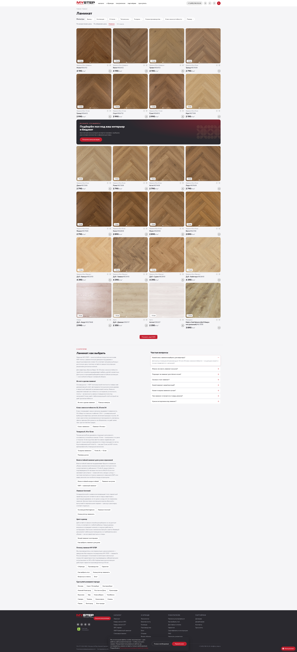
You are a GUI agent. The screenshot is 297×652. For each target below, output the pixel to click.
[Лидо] (203, 163)
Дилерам (198, 619)
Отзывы (143, 633)
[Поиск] (205, 3)
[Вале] (130, 45)
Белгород (89, 603)
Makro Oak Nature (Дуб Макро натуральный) (197, 323)
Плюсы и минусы (104, 402)
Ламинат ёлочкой (104, 510)
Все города (100, 603)
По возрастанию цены (84, 24)
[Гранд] (93, 91)
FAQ (169, 633)
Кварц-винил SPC (120, 622)
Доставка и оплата (174, 625)
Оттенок (112, 19)
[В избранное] (110, 65)
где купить (142, 3)
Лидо (191, 185)
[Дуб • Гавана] (130, 254)
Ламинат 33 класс (99, 426)
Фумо (154, 231)
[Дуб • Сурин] (166, 254)
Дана (82, 185)
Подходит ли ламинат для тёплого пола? (166, 374)
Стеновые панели (120, 633)
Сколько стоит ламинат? (161, 380)
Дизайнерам (199, 622)
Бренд (89, 19)
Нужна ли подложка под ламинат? (164, 401)
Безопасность (146, 622)
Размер (189, 19)
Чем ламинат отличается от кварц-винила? (167, 396)
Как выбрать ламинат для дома (89, 542)
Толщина (137, 19)
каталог (101, 3)
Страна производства (152, 19)
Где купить (199, 627)
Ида (191, 113)
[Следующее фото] (109, 46)
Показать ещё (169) (148, 337)
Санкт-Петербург (93, 586)
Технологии (145, 619)
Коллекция (100, 19)
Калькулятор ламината (86, 514)
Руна (154, 113)
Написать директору (175, 636)
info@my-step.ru (216, 646)
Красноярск (100, 599)
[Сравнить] (108, 65)
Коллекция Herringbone (86, 510)
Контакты (198, 625)
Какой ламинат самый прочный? (163, 385)
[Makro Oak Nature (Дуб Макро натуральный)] (203, 300)
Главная (78, 9)
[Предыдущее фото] (78, 46)
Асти (154, 185)
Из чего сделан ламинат (86, 402)
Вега (191, 231)
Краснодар (113, 590)
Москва (80, 586)
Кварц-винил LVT (120, 625)
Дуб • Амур (85, 322)
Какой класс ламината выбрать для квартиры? (168, 357)
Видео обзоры (146, 636)
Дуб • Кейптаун (195, 277)
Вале (118, 68)
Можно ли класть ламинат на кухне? (165, 369)
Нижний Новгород (84, 590)
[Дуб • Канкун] (93, 254)
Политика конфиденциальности (85, 649)
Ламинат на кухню (108, 481)
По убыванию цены (100, 24)
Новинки (112, 24)
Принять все (179, 644)
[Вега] (203, 209)
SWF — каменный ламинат (87, 486)
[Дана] (93, 163)
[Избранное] (214, 3)
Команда (144, 625)
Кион (118, 231)
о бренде (110, 3)
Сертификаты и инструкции (178, 630)
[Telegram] (78, 624)
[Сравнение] (210, 3)
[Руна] (166, 91)
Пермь (80, 603)
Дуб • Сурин (157, 277)
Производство (93, 566)
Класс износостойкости (173, 19)
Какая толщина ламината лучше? (164, 390)
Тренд (191, 68)
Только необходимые (161, 644)
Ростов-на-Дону (100, 590)
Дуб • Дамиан (121, 322)
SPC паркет (118, 627)
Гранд (82, 113)
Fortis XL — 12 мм (100, 450)
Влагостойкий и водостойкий (88, 481)
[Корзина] (219, 3)
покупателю (120, 3)
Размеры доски (83, 455)
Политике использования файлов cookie (134, 648)
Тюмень (89, 599)
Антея (154, 322)
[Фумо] (166, 209)
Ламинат (117, 619)
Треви (154, 68)
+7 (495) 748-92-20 (194, 3)
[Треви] (166, 45)
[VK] (85, 624)
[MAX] (81, 624)
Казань (110, 599)
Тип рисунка (124, 19)
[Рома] (130, 163)
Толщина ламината (84, 450)
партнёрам (132, 3)
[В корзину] (109, 70)
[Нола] (93, 45)
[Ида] (203, 91)
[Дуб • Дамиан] (130, 300)
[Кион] (130, 209)
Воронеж (81, 595)
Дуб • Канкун (85, 277)
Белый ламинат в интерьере (88, 538)
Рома (118, 185)
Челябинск (110, 595)
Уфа (89, 595)
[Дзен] (89, 624)
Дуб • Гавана (121, 277)
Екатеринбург (108, 586)
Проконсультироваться (176, 619)
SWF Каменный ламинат (122, 630)
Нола (82, 68)
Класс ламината (83, 426)
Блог (95, 577)
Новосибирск (98, 595)
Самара (80, 599)
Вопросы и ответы (84, 577)
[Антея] (166, 300)
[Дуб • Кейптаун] (203, 254)
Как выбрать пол (84, 572)
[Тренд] (203, 45)
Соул (118, 113)
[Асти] (166, 163)
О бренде (81, 566)
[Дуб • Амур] (93, 300)
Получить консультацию (91, 139)
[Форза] (93, 209)
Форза (82, 231)
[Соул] (130, 91)
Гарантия (105, 566)
